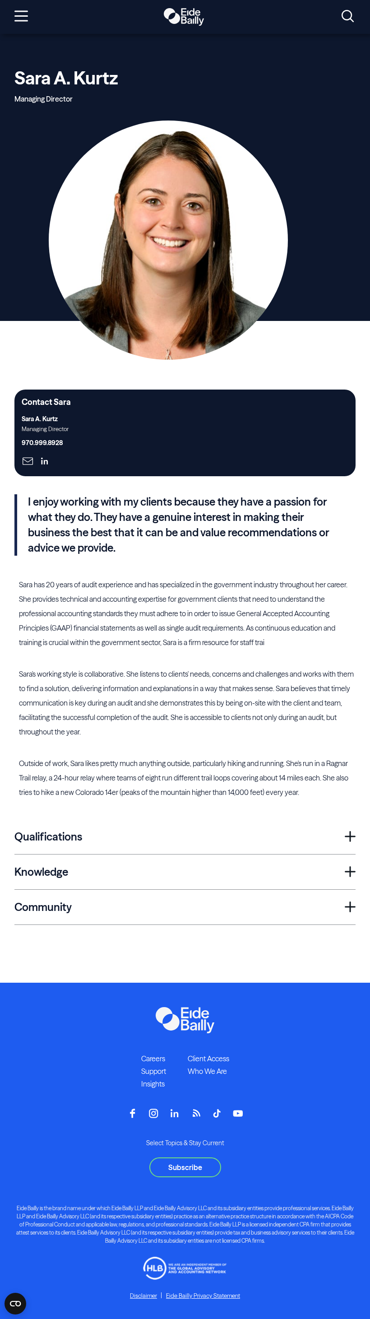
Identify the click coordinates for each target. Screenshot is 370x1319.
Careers (153, 1058)
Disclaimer (143, 1295)
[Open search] (348, 16)
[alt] (184, 17)
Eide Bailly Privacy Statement (203, 1295)
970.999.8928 (42, 443)
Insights (153, 1083)
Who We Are (207, 1071)
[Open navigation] (21, 16)
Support (153, 1071)
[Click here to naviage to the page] (28, 462)
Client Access (208, 1058)
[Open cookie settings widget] (15, 1303)
